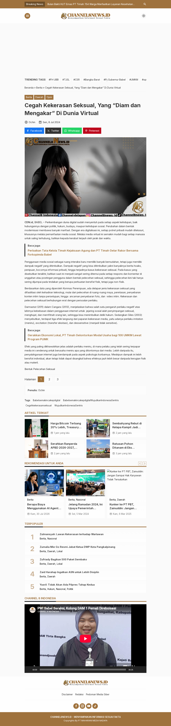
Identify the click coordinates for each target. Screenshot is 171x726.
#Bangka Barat (91, 79)
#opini (145, 79)
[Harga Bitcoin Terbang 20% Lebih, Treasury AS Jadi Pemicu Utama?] (36, 428)
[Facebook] (76, 706)
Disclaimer (67, 694)
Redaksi (79, 694)
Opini (49, 97)
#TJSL (66, 79)
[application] (85, 638)
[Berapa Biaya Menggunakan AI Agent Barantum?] (44, 482)
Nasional (81, 500)
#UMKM (133, 79)
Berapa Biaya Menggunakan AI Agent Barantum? (42, 508)
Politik (70, 589)
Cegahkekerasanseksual (39, 405)
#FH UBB (54, 79)
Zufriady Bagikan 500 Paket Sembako (63, 559)
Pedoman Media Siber (97, 694)
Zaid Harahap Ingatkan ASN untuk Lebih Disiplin (69, 572)
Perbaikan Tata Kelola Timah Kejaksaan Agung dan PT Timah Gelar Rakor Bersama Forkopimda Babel (83, 252)
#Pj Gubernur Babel (115, 79)
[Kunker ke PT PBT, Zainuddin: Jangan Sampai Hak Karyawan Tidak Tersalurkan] (126, 482)
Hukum (51, 589)
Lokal (59, 551)
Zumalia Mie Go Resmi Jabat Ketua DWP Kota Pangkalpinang (77, 546)
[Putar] (29, 669)
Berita (29, 97)
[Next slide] (144, 463)
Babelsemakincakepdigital (46, 400)
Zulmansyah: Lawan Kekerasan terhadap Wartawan (72, 534)
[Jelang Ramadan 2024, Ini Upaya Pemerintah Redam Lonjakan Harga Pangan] (85, 482)
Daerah (39, 97)
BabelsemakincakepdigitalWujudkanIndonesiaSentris (91, 400)
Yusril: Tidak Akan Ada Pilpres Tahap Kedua (67, 584)
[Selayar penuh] (142, 669)
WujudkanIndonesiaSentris (68, 405)
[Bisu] (136, 669)
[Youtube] (89, 706)
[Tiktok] (95, 706)
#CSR (76, 79)
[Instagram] (82, 706)
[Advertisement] (85, 48)
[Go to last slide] (140, 463)
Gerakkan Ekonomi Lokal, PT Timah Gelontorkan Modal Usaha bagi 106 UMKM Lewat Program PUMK (84, 337)
